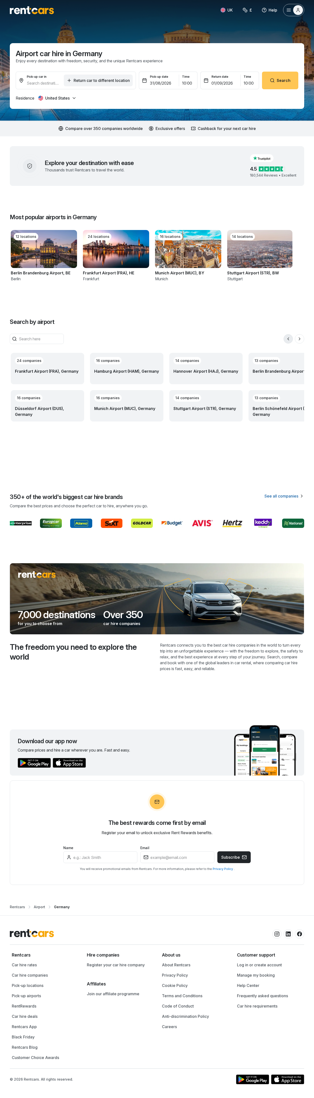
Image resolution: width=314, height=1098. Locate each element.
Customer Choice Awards (35, 1057)
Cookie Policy (175, 985)
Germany (62, 907)
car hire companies (121, 623)
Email (144, 848)
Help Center (248, 985)
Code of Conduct (178, 1006)
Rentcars (17, 907)
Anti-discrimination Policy (185, 1016)
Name (68, 848)
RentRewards (24, 1006)
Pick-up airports (26, 995)
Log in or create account (259, 964)
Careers (169, 1026)
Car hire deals (25, 1016)
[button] (265, 158)
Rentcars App (24, 1026)
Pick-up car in (36, 76)
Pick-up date (159, 76)
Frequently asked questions (262, 995)
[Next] (299, 339)
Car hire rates (24, 964)
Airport (39, 907)
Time (186, 76)
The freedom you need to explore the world (73, 652)
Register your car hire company (116, 964)
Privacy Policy (223, 869)
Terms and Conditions (182, 995)
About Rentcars (176, 964)
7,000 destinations (56, 615)
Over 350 (123, 615)
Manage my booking (256, 975)
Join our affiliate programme (113, 993)
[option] (44, 955)
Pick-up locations (27, 985)
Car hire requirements (257, 1006)
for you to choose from (40, 623)
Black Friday (23, 1036)
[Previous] (288, 339)
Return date (219, 76)
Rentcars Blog (25, 1047)
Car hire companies (30, 975)
